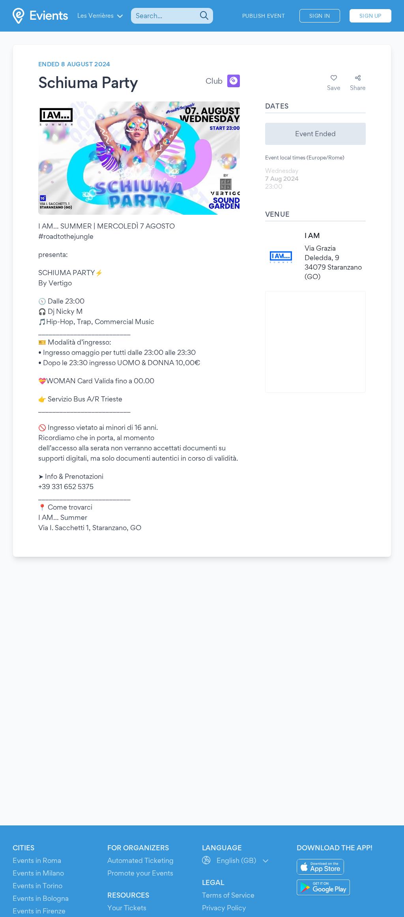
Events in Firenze (39, 911)
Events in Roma (37, 860)
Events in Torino (37, 885)
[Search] (203, 16)
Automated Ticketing (140, 860)
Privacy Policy (224, 908)
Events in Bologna (41, 898)
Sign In (319, 16)
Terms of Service (228, 895)
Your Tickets (126, 908)
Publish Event (263, 16)
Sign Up (370, 16)
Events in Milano (38, 873)
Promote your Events (140, 873)
